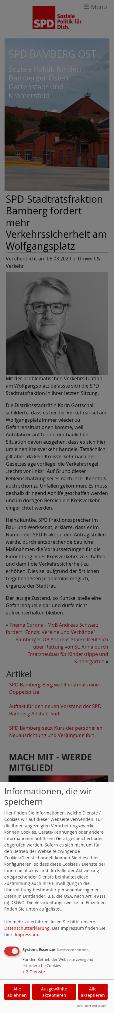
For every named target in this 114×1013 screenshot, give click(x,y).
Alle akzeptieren (93, 992)
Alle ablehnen (17, 992)
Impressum (26, 934)
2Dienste (33, 972)
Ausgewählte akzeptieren (54, 992)
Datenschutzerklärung (27, 928)
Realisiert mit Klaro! (92, 1006)
